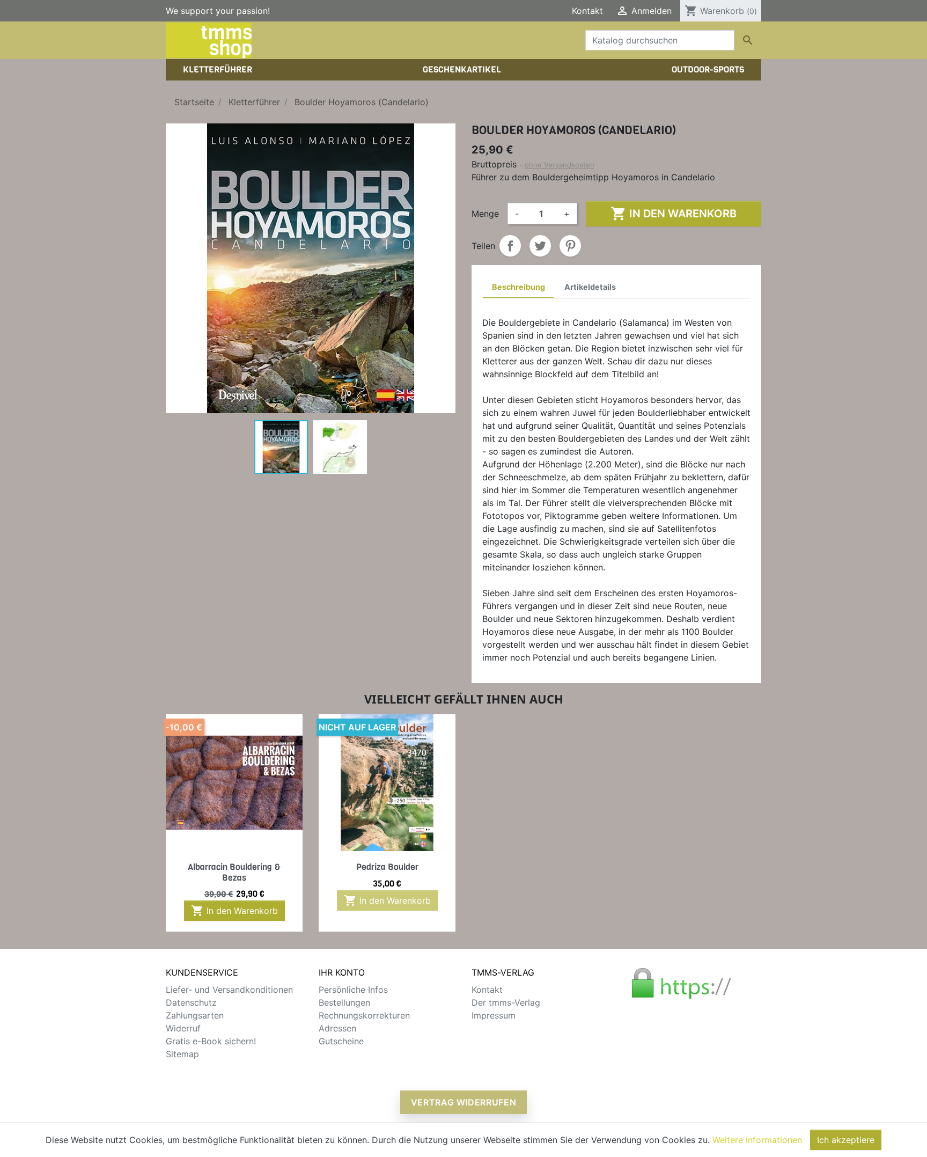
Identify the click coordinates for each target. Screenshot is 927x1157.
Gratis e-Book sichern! (211, 1041)
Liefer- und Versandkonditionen (229, 989)
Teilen (510, 246)
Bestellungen (344, 1002)
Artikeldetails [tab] (590, 286)
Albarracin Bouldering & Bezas (234, 872)
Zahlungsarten (195, 1015)
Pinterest (570, 246)
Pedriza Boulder (387, 867)
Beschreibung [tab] (518, 286)
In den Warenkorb (673, 214)
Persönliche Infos (353, 989)
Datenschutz (191, 1002)
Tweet (540, 246)
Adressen (337, 1028)
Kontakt (587, 10)
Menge (485, 213)
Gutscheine (341, 1041)
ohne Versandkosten (559, 164)
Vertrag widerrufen (464, 1102)
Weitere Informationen (757, 1139)
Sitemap (182, 1054)
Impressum (494, 1015)
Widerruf (183, 1028)
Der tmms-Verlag (506, 1002)
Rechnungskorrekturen (364, 1015)
